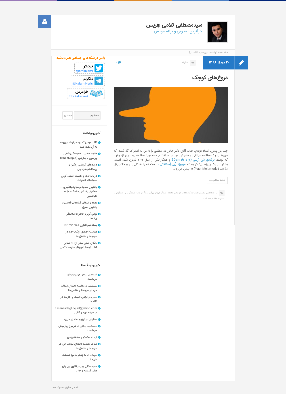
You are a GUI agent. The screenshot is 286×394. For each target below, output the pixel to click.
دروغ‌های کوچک (210, 77)
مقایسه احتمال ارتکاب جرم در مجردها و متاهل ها (81, 234)
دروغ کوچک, (142, 193)
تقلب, (202, 193)
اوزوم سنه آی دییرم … (72, 319)
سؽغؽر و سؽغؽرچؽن (78, 337)
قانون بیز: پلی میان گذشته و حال (79, 368)
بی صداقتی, (211, 193)
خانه (226, 52)
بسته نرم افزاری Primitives (80, 225)
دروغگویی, (130, 193)
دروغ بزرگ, (154, 193)
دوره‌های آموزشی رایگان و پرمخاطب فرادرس (82, 167)
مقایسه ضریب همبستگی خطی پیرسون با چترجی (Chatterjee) (78, 155)
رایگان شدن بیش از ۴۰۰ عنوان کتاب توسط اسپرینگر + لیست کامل (78, 245)
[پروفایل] (44, 21)
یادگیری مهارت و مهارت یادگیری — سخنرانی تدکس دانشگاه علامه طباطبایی (78, 191)
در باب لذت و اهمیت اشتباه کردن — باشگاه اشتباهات (79, 178)
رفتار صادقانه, (218, 199)
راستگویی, (119, 193)
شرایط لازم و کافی (84, 312)
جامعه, (170, 193)
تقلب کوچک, (180, 193)
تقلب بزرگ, (193, 193)
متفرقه (185, 63)
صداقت (207, 199)
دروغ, (163, 193)
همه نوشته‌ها (215, 52)
